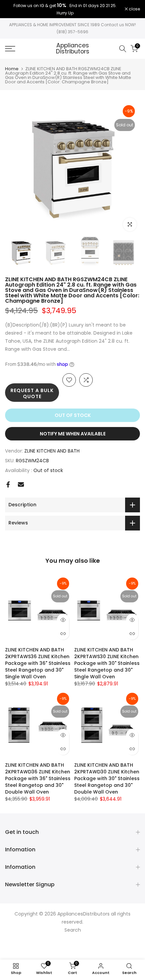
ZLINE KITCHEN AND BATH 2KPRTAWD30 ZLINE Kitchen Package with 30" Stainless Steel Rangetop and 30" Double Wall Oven (107, 778)
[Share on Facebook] (8, 484)
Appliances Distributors (72, 48)
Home (12, 69)
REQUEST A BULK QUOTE (32, 393)
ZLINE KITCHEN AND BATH (52, 451)
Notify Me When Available (73, 433)
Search (72, 930)
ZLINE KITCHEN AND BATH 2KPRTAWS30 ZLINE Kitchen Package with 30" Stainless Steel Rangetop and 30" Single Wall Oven (107, 663)
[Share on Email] (21, 484)
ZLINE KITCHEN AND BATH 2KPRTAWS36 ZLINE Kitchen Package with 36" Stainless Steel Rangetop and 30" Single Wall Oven (37, 663)
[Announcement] (64, 9)
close (134, 9)
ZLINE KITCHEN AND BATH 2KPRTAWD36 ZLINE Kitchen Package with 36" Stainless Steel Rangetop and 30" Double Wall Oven (37, 778)
